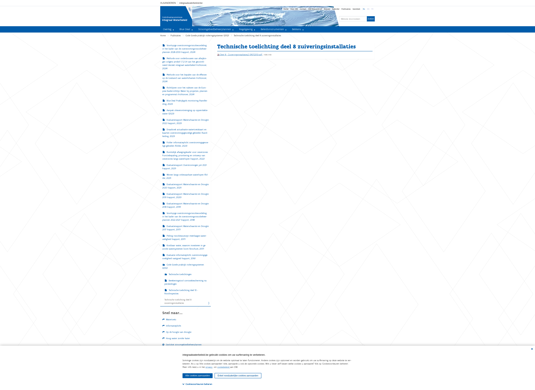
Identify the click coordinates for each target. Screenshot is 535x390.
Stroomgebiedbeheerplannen (214, 29)
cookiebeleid (223, 367)
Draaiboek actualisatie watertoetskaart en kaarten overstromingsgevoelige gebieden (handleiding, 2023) (185, 133)
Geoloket (356, 9)
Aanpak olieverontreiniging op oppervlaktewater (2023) (185, 112)
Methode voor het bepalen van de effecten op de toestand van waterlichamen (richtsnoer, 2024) (184, 78)
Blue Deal (184, 29)
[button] (174, 29)
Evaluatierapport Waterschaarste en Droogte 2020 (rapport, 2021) (185, 186)
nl (364, 9)
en (368, 9)
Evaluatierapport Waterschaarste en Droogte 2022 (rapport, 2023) (185, 122)
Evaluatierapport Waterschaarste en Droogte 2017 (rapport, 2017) (185, 228)
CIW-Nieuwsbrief (315, 9)
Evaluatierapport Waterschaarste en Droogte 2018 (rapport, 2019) (185, 205)
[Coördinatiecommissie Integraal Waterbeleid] (176, 16)
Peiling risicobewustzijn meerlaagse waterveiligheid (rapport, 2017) (184, 237)
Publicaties (346, 9)
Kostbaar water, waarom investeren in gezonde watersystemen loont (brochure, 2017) (184, 247)
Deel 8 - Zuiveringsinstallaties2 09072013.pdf (241, 54)
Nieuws (327, 9)
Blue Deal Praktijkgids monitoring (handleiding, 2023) (184, 102)
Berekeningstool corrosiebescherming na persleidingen (185, 282)
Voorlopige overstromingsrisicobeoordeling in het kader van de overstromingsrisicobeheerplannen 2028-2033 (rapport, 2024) (184, 48)
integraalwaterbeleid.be (191, 3)
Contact (303, 9)
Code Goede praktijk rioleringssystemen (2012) (207, 35)
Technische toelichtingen (180, 274)
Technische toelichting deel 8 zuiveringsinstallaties (177, 301)
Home (286, 9)
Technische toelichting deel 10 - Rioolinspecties (181, 292)
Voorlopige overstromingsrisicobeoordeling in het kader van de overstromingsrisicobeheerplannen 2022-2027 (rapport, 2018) (184, 216)
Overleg (167, 29)
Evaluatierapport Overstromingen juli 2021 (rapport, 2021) (184, 167)
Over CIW (294, 9)
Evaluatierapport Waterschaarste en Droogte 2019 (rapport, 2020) (185, 196)
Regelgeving (246, 29)
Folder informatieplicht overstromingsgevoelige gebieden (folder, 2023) (185, 144)
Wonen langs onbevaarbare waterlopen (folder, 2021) (185, 176)
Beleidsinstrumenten (272, 29)
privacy (209, 367)
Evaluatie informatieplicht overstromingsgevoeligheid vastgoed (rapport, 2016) (185, 257)
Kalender (336, 9)
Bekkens (296, 29)
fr (372, 9)
